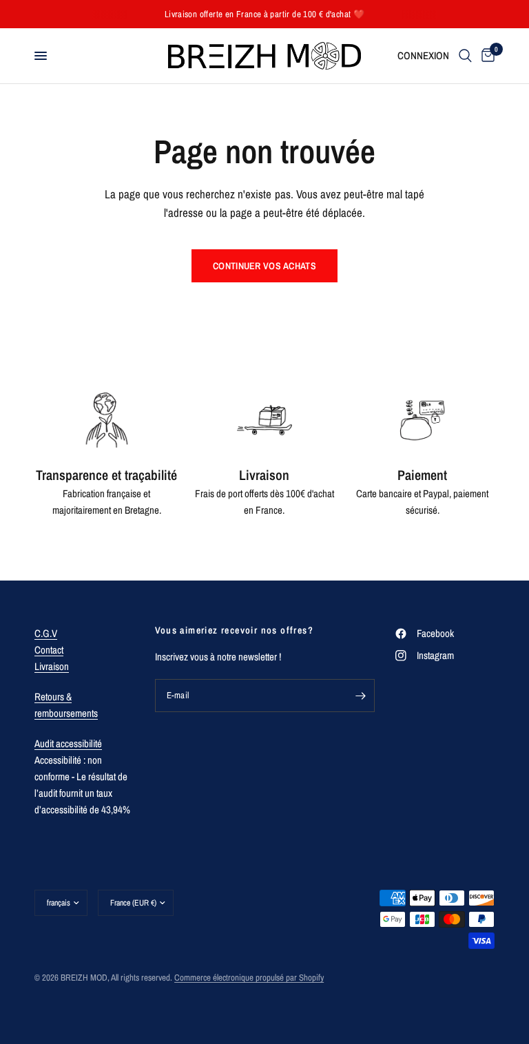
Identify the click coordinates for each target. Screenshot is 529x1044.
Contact (48, 650)
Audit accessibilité (68, 743)
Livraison (51, 666)
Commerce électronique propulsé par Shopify (249, 977)
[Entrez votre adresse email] (361, 695)
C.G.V (45, 633)
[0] (486, 55)
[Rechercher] (465, 55)
